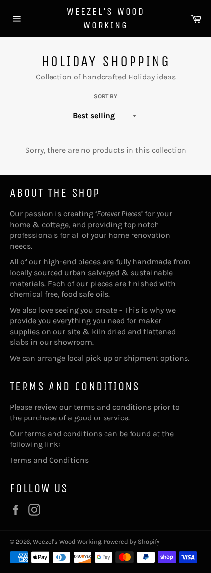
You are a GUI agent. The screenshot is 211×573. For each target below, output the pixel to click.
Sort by (105, 96)
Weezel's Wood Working (106, 18)
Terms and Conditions (49, 460)
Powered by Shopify (131, 541)
